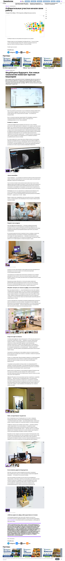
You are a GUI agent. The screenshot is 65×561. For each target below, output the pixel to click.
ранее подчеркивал (11, 519)
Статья (4, 3)
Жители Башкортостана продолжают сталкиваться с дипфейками (51, 4)
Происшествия (46, 1)
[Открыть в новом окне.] (11, 52)
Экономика (33, 1)
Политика (27, 1)
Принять (57, 559)
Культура (53, 1)
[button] (43, 158)
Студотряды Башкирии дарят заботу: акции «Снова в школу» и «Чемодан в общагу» (21, 4)
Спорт (58, 1)
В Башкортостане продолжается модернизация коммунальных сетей (36, 4)
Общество (39, 1)
